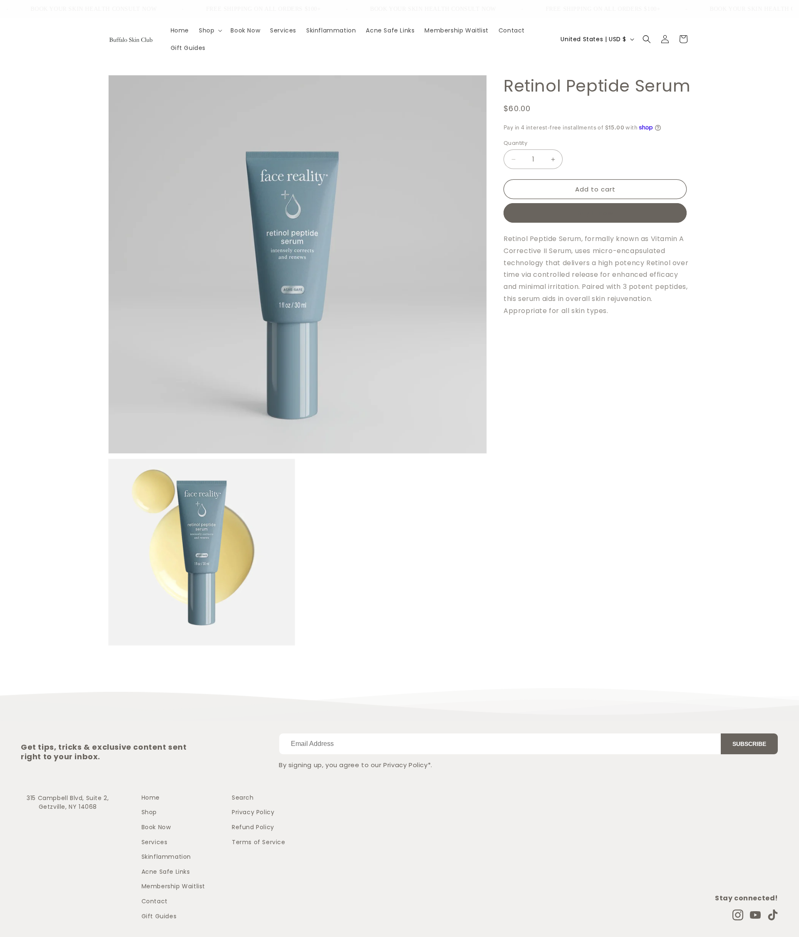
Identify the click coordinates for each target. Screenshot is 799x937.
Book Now (156, 827)
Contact (154, 901)
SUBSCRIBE (749, 744)
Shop (149, 812)
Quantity (515, 143)
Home (150, 797)
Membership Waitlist (173, 886)
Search (243, 797)
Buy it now (595, 213)
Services (154, 842)
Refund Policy (253, 827)
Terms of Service (258, 842)
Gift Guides (159, 916)
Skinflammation (166, 856)
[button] (210, 30)
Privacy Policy (253, 812)
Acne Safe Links (165, 871)
